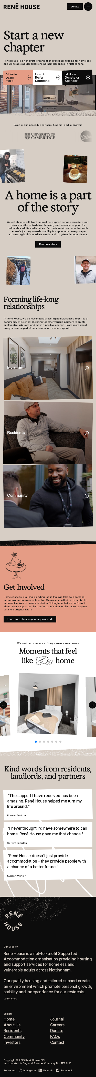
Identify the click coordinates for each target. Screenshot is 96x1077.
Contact (57, 1042)
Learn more (10, 998)
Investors (12, 1042)
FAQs (55, 1036)
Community (14, 1036)
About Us (12, 1025)
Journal (57, 1019)
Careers (57, 1025)
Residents (12, 1030)
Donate (56, 1030)
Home (9, 1019)
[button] (3, 704)
